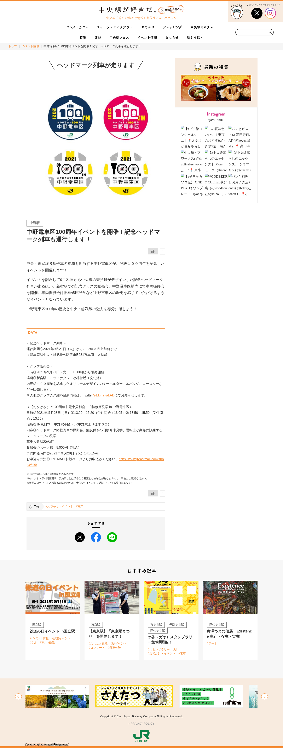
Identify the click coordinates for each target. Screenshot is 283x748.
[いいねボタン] (153, 251)
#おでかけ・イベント (59, 506)
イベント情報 (30, 46)
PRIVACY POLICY (142, 723)
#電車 (79, 506)
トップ (12, 46)
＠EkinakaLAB (103, 395)
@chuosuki (216, 120)
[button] (18, 696)
